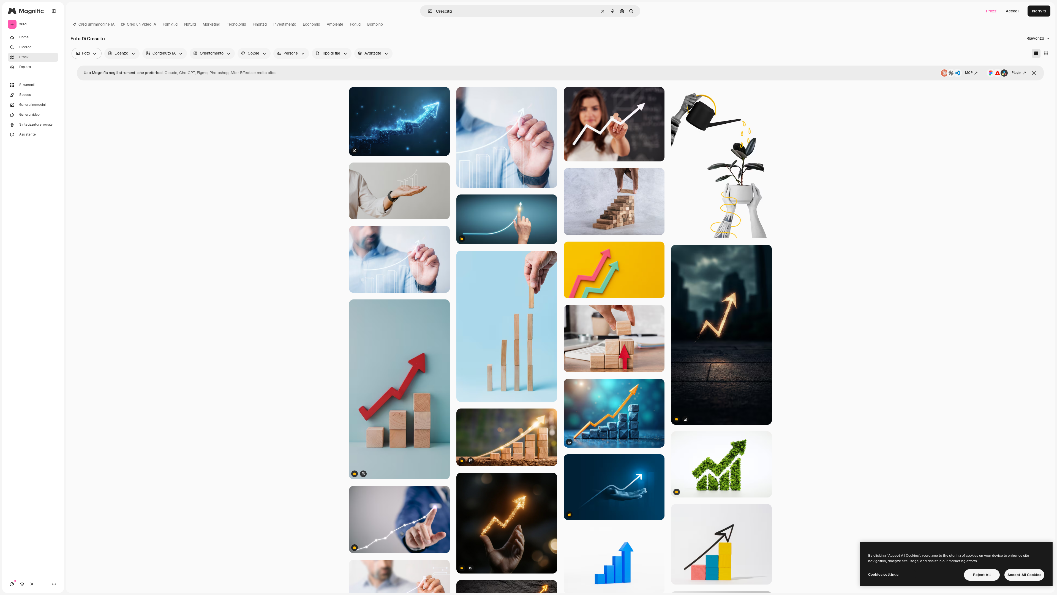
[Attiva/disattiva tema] (32, 584)
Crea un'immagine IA (96, 24)
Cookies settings (883, 574)
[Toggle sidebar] (54, 11)
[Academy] (22, 584)
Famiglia (170, 24)
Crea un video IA (141, 24)
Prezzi (992, 11)
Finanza (260, 24)
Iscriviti (1039, 11)
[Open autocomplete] (427, 11)
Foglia (355, 24)
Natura (190, 24)
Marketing (211, 24)
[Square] (1046, 53)
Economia (311, 24)
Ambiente (335, 24)
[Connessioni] (12, 584)
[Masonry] (1036, 53)
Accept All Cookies (1024, 574)
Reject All (982, 574)
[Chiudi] (1034, 73)
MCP (969, 73)
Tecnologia (236, 24)
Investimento (284, 24)
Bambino (375, 24)
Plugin (1016, 73)
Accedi (1012, 11)
